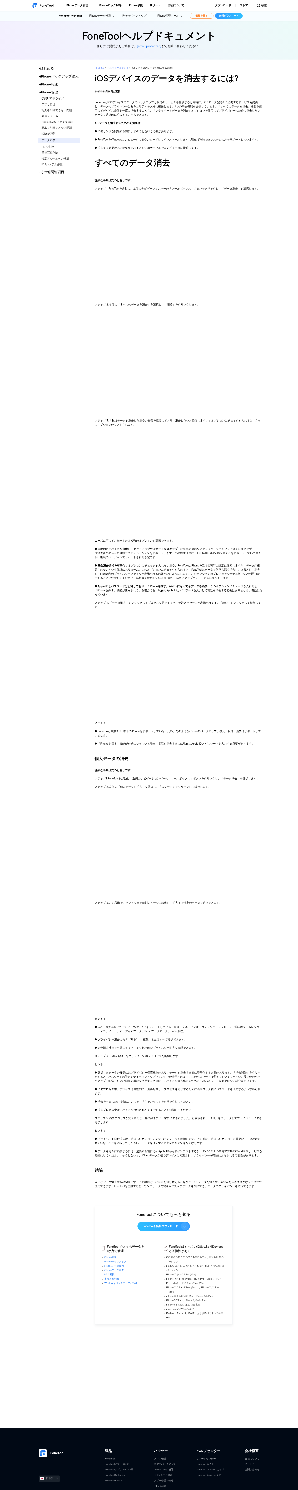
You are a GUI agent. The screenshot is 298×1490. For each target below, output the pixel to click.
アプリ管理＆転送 (163, 1480)
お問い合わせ (252, 1469)
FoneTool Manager (70, 15)
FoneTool (99, 68)
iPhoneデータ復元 (114, 1266)
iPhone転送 (110, 1257)
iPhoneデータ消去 (114, 1270)
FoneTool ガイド (205, 1464)
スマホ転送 (160, 1459)
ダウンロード (223, 5)
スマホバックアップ (165, 1464)
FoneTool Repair (113, 1480)
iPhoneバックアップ (115, 1261)
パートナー (251, 1464)
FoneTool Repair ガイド (208, 1475)
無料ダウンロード (229, 15)
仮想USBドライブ (53, 98)
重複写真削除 (50, 153)
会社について (252, 1459)
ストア (244, 5)
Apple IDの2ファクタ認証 (57, 122)
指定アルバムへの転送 (55, 158)
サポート (155, 5)
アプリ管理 (48, 104)
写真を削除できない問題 (57, 110)
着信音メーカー (51, 116)
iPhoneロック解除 (110, 5)
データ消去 (48, 140)
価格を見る (202, 15)
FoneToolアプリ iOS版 (117, 1464)
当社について (176, 5)
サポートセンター (206, 1459)
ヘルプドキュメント (118, 68)
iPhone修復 (135, 5)
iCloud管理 (48, 134)
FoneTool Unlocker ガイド (210, 1469)
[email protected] (149, 46)
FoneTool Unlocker (115, 1475)
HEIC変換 (48, 147)
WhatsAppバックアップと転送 (120, 1283)
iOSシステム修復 (52, 164)
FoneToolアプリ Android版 (119, 1469)
